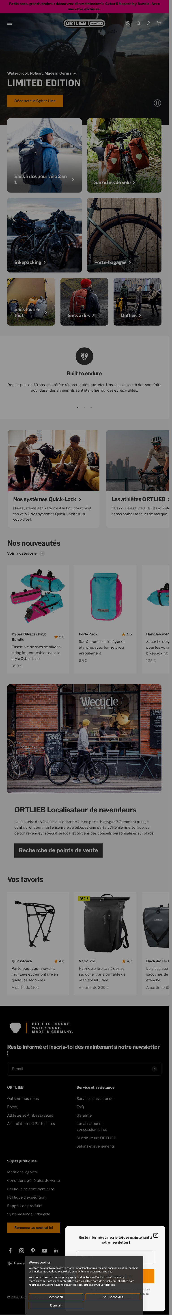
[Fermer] (156, 1235)
